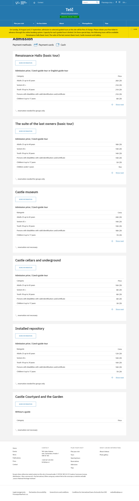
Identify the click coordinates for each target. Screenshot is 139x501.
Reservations (75, 461)
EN (124, 2)
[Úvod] (34, 2)
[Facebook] (116, 2)
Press (14, 461)
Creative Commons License (78, 474)
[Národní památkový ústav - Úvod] (21, 3)
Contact (40, 2)
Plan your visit (75, 451)
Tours (72, 455)
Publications (17, 458)
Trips (72, 468)
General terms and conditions (59, 492)
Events (15, 451)
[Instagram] (119, 2)
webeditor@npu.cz (116, 492)
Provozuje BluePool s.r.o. (20, 494)
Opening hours (75, 458)
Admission (74, 464)
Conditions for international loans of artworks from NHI (89, 492)
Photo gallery (104, 455)
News (14, 455)
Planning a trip (107, 2)
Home (15, 448)
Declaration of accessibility (38, 492)
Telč (69, 9)
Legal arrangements (19, 492)
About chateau (104, 451)
